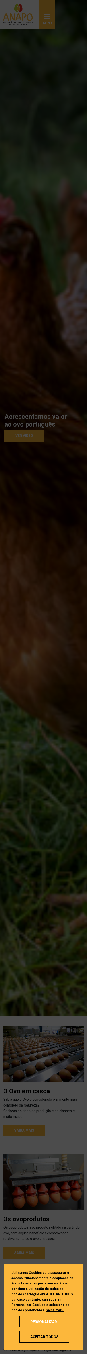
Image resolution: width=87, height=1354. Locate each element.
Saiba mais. (55, 1310)
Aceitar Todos (44, 1337)
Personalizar (43, 1322)
